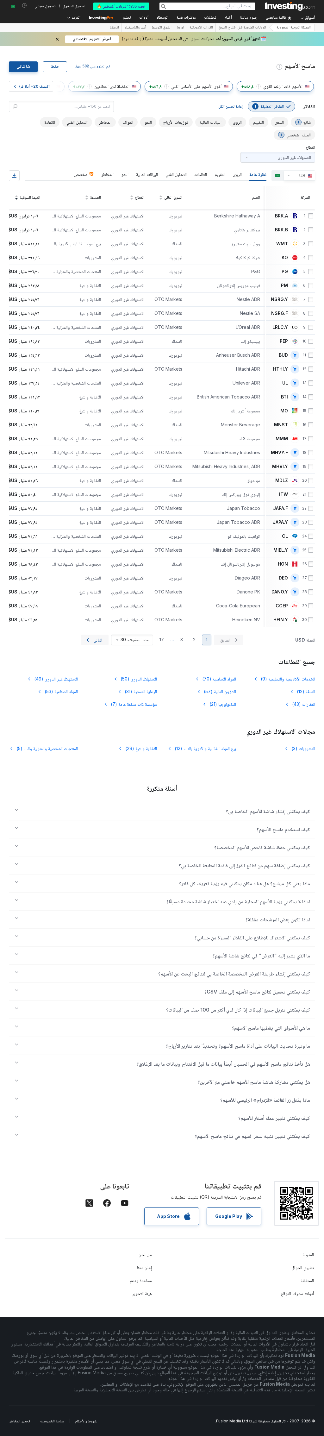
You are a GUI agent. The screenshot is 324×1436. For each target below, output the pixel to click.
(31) (141, 691)
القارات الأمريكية (201, 27)
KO (285, 257)
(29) (141, 748)
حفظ (55, 67)
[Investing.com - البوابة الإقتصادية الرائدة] (290, 6)
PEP (284, 341)
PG (285, 271)
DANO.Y (279, 592)
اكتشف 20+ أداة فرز (34, 86)
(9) (288, 678)
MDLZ (281, 480)
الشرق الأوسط (161, 27)
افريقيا (114, 27)
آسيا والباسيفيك (135, 27)
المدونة (308, 1254)
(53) (61, 691)
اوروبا (180, 27)
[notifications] (24, 6)
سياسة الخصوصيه (52, 1421)
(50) (139, 678)
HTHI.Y (280, 369)
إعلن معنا (144, 1267)
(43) (303, 704)
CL (285, 536)
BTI (284, 397)
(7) (134, 704)
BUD (283, 355)
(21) (222, 704)
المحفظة (307, 1280)
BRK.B (281, 230)
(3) (303, 748)
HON (283, 564)
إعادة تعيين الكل (230, 106)
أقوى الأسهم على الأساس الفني (196, 86)
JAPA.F (280, 508)
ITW (283, 494)
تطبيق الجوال (302, 1267)
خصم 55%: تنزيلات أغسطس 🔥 (121, 6)
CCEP (282, 606)
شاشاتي (23, 67)
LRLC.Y (280, 327)
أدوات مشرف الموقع (297, 1293)
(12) (306, 691)
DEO (283, 578)
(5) (47, 748)
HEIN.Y (280, 620)
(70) (219, 678)
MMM (282, 438)
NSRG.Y (279, 299)
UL (285, 383)
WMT (282, 243)
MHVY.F (279, 452)
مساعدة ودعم (141, 1280)
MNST (281, 425)
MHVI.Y (280, 466)
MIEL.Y (280, 550)
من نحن (145, 1254)
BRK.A (281, 216)
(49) (56, 678)
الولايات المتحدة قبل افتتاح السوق (242, 27)
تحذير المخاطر (19, 1421)
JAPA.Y (280, 522)
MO (284, 411)
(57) (220, 691)
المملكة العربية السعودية (294, 27)
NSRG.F (279, 313)
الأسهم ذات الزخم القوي (282, 86)
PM (284, 285)
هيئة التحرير (142, 1293)
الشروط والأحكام (86, 1421)
